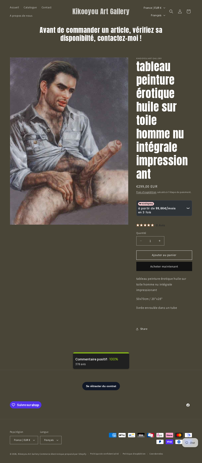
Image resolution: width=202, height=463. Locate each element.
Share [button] (144, 329)
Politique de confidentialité (104, 453)
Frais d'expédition (146, 192)
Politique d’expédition (134, 453)
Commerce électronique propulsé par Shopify (63, 454)
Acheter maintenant (164, 266)
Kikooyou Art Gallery (28, 454)
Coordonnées (156, 453)
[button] (171, 11)
